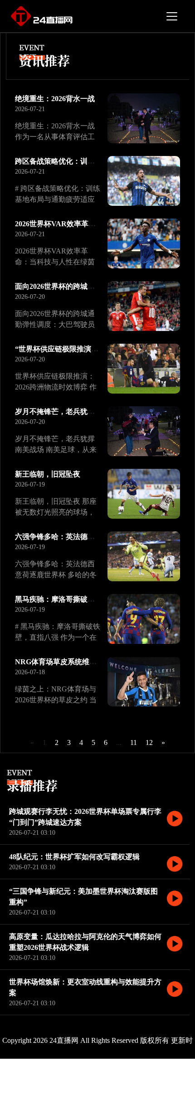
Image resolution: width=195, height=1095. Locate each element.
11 (133, 742)
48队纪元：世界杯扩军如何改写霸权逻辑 (74, 857)
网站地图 (149, 1076)
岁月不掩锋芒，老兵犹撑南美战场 (69, 411)
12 (149, 742)
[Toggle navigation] (172, 16)
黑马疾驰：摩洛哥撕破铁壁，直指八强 (76, 599)
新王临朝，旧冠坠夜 (47, 474)
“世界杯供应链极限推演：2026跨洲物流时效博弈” (95, 349)
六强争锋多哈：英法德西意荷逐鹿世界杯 (80, 536)
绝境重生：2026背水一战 (55, 98)
